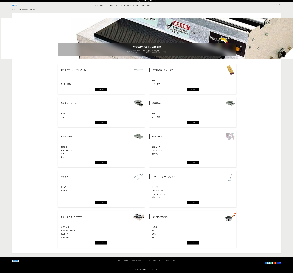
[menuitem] (96, 5)
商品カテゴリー (103, 5)
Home (13, 10)
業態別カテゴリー (114, 5)
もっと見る (101, 89)
